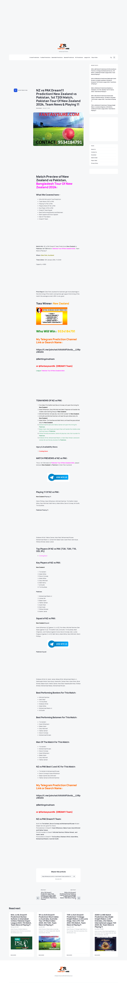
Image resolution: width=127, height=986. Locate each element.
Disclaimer (93, 155)
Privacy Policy (94, 163)
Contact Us (94, 152)
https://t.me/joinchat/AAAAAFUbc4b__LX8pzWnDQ (58, 350)
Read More (13, 955)
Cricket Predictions (22, 90)
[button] (111, 57)
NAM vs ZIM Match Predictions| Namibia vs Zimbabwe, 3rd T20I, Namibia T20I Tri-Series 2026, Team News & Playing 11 (102, 89)
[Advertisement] (44, 10)
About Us (93, 149)
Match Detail (94, 157)
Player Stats (94, 160)
